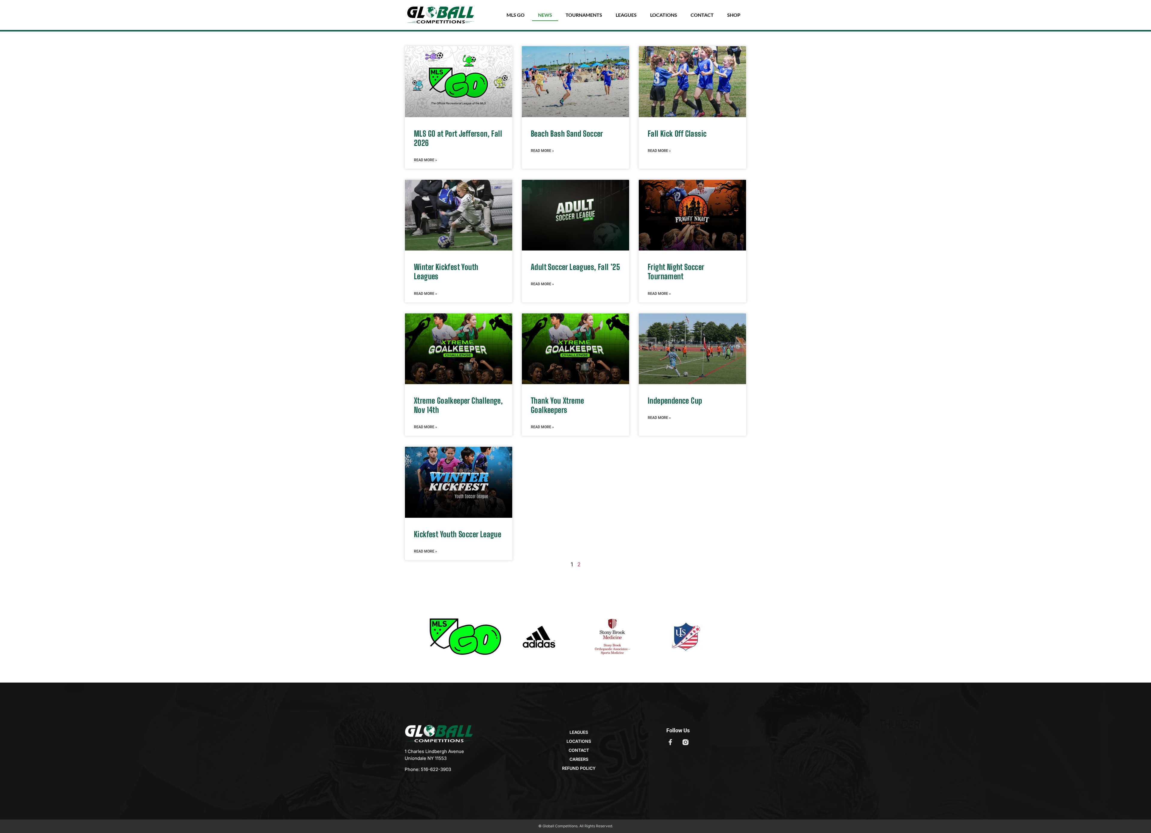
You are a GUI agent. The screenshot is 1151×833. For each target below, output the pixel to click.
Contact (702, 15)
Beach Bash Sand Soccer (567, 133)
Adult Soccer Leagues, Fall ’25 (575, 267)
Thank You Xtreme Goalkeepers (557, 405)
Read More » (425, 160)
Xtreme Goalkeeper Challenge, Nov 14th (458, 405)
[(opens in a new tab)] (575, 81)
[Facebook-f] (671, 742)
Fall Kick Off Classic (677, 133)
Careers (579, 759)
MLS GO (516, 15)
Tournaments (584, 15)
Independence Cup (675, 400)
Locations (663, 15)
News (545, 15)
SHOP (733, 15)
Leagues (626, 15)
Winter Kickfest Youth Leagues (446, 271)
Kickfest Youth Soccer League (457, 534)
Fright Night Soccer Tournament (676, 271)
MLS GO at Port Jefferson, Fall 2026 (458, 138)
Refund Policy (579, 768)
